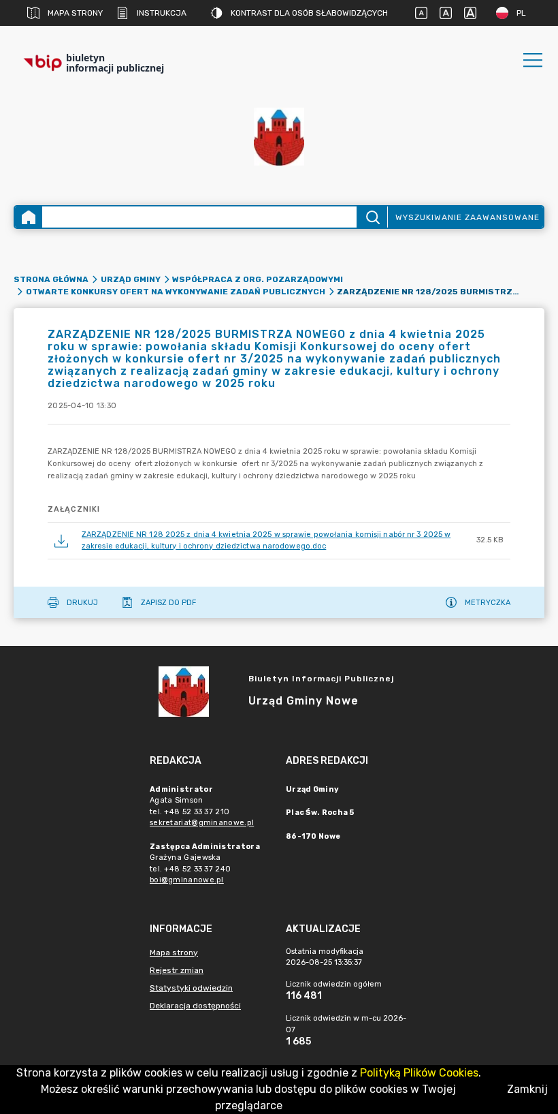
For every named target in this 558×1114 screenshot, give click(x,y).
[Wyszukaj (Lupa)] (372, 217)
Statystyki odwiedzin (191, 988)
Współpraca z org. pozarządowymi (257, 279)
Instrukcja (161, 13)
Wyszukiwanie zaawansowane (467, 217)
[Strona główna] (28, 217)
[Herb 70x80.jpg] (279, 137)
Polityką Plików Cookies (419, 1072)
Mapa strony (75, 13)
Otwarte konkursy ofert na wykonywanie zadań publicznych (175, 291)
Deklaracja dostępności (195, 1005)
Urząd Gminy (131, 279)
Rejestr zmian (176, 970)
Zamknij (527, 1089)
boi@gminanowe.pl (187, 880)
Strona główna (51, 279)
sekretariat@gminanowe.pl (202, 822)
